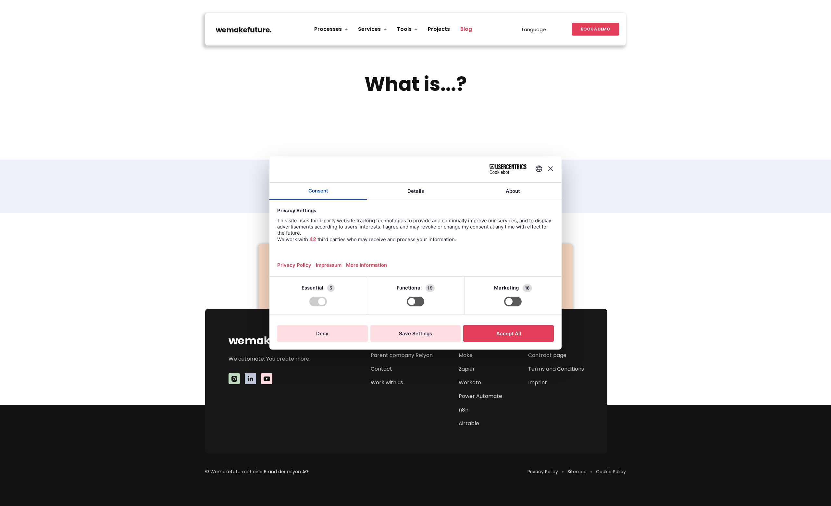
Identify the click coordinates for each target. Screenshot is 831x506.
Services (369, 29)
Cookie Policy (611, 471)
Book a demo (595, 29)
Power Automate (480, 396)
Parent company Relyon (402, 355)
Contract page (547, 355)
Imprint (537, 382)
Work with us (387, 382)
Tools (404, 29)
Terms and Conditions (556, 369)
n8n (463, 409)
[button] (331, 29)
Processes (328, 29)
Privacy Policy (542, 471)
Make (466, 355)
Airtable (469, 423)
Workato (470, 382)
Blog (466, 29)
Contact (381, 369)
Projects (439, 29)
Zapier (467, 369)
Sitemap (577, 471)
